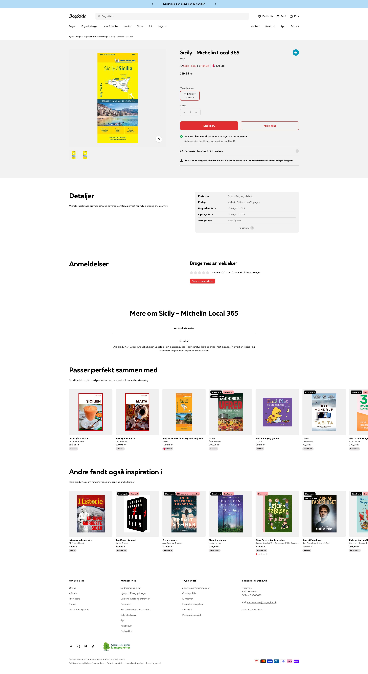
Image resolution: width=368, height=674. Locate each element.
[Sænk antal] (184, 112)
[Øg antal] (196, 112)
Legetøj (162, 26)
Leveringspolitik (153, 663)
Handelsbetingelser (192, 604)
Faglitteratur (90, 36)
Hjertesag (74, 598)
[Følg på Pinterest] (86, 646)
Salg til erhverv (128, 614)
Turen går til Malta (125, 438)
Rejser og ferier (193, 350)
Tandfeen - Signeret (126, 540)
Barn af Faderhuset (312, 540)
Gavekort (270, 26)
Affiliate (73, 593)
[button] (261, 553)
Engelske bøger (89, 26)
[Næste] (215, 4)
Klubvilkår (187, 609)
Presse (72, 604)
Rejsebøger (103, 36)
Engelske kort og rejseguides (170, 346)
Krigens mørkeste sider (81, 540)
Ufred (212, 438)
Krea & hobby (110, 26)
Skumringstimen (217, 540)
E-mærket (187, 598)
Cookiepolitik (189, 593)
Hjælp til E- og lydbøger (133, 593)
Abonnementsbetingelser (195, 587)
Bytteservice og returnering (135, 609)
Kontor (127, 26)
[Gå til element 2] (85, 154)
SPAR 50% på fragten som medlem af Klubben (184, 3)
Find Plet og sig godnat (267, 438)
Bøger (72, 26)
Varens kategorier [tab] (184, 328)
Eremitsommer (170, 540)
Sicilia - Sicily (189, 65)
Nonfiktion (237, 346)
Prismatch (126, 604)
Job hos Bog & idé (79, 609)
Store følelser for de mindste (270, 540)
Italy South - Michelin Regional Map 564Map (184, 438)
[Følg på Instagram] (78, 646)
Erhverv (295, 26)
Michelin (204, 65)
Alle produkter (120, 346)
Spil (150, 26)
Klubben (255, 26)
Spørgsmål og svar (130, 587)
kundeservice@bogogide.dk (261, 602)
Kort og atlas (208, 346)
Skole (140, 26)
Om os (72, 587)
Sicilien (205, 350)
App (283, 26)
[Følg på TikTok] (93, 646)
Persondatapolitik (191, 614)
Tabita (305, 438)
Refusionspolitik (114, 663)
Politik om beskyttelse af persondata (86, 663)
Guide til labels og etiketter (135, 598)
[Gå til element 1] (73, 154)
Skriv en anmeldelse (202, 281)
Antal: (183, 105)
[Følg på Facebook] (71, 646)
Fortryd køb (127, 631)
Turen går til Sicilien (79, 438)
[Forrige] (152, 4)
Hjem (71, 36)
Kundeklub (126, 625)
